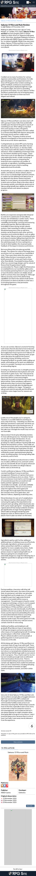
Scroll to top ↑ (18, 869)
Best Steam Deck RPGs (28, 6)
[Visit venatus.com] (30, 68)
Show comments (18, 742)
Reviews (19, 20)
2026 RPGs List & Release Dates (10, 6)
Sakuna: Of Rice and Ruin (8, 20)
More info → (30, 806)
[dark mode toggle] (28, 2)
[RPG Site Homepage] (9, 2)
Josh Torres (6, 27)
